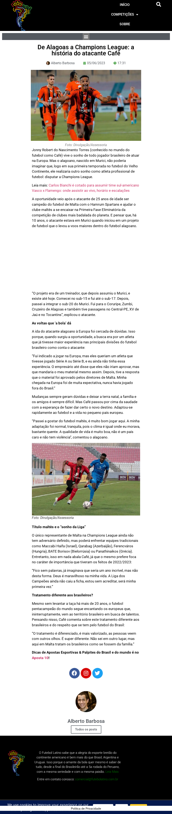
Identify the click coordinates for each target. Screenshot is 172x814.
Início (125, 5)
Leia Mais (112, 772)
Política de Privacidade (86, 808)
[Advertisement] (86, 261)
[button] (158, 4)
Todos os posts (86, 729)
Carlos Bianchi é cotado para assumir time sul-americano (94, 185)
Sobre (125, 24)
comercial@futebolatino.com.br (96, 779)
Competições (122, 14)
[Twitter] (97, 673)
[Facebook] (74, 673)
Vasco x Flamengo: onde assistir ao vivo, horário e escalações (81, 190)
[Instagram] (86, 673)
